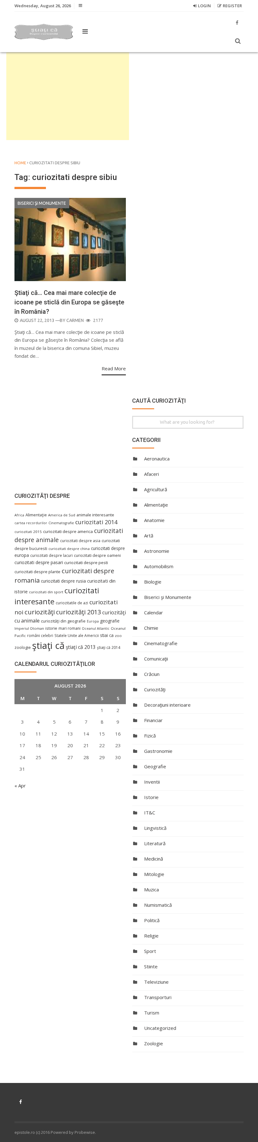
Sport (150, 951)
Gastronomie (158, 751)
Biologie (152, 582)
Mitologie (154, 874)
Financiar (153, 720)
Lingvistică (155, 828)
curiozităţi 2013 (78, 612)
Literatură (154, 843)
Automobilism (158, 566)
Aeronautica (157, 458)
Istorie (151, 797)
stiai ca (107, 635)
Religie (151, 936)
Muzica (151, 889)
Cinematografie (160, 643)
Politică (152, 920)
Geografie (155, 766)
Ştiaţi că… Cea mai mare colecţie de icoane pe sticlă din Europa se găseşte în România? (69, 302)
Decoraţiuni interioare (167, 705)
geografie (110, 621)
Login (204, 5)
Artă (148, 535)
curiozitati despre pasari (38, 562)
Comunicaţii (156, 658)
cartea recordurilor (30, 523)
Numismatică (158, 905)
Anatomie (154, 520)
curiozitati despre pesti (86, 562)
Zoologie (153, 1043)
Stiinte (151, 966)
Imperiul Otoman (29, 628)
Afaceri (151, 474)
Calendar (153, 612)
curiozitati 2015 (28, 531)
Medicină (153, 859)
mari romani (70, 628)
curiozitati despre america (68, 531)
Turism (151, 1012)
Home (20, 162)
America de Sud (61, 515)
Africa (19, 515)
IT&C (149, 812)
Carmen (75, 320)
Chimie (151, 628)
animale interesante (95, 515)
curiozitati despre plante (37, 571)
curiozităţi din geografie (63, 621)
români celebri (40, 635)
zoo (118, 635)
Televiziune (156, 982)
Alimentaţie (156, 505)
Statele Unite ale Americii (76, 635)
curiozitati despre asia (80, 540)
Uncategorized (160, 1028)
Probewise (85, 1132)
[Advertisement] (67, 96)
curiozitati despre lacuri (51, 555)
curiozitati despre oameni (97, 555)
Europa (93, 621)
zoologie (22, 647)
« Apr (20, 785)
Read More (114, 368)
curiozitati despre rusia (63, 581)
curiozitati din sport (46, 592)
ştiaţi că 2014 (108, 647)
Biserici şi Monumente (42, 203)
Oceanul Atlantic (95, 628)
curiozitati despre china (69, 548)
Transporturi (157, 997)
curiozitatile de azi (72, 602)
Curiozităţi (154, 689)
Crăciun (152, 674)
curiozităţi (40, 611)
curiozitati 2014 (96, 522)
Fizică (150, 735)
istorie (51, 628)
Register (232, 5)
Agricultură (155, 489)
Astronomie (156, 551)
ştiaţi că (48, 645)
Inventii (152, 782)
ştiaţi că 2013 (81, 647)
